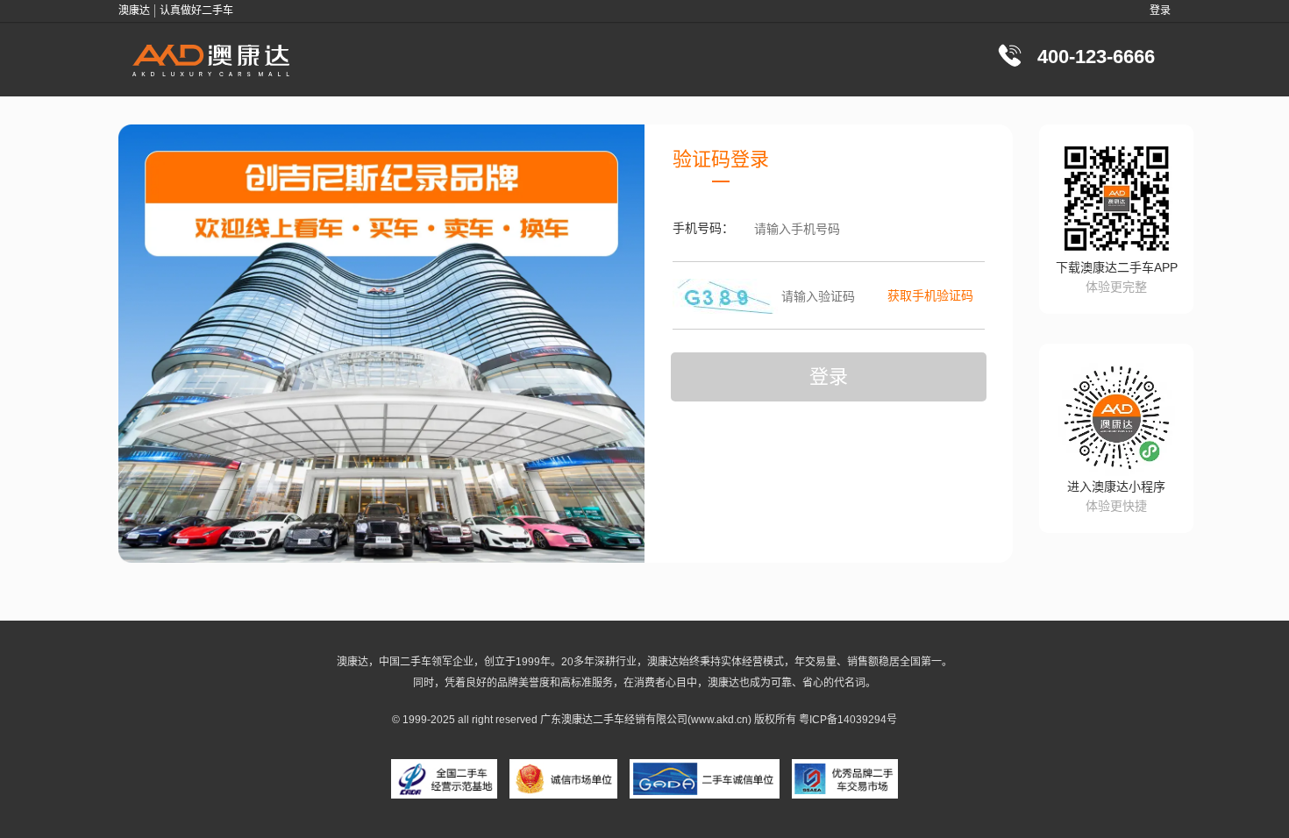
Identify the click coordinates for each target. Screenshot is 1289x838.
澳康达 (577, 720)
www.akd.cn (719, 720)
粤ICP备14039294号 (848, 720)
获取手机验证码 (930, 295)
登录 (1160, 10)
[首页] (210, 59)
